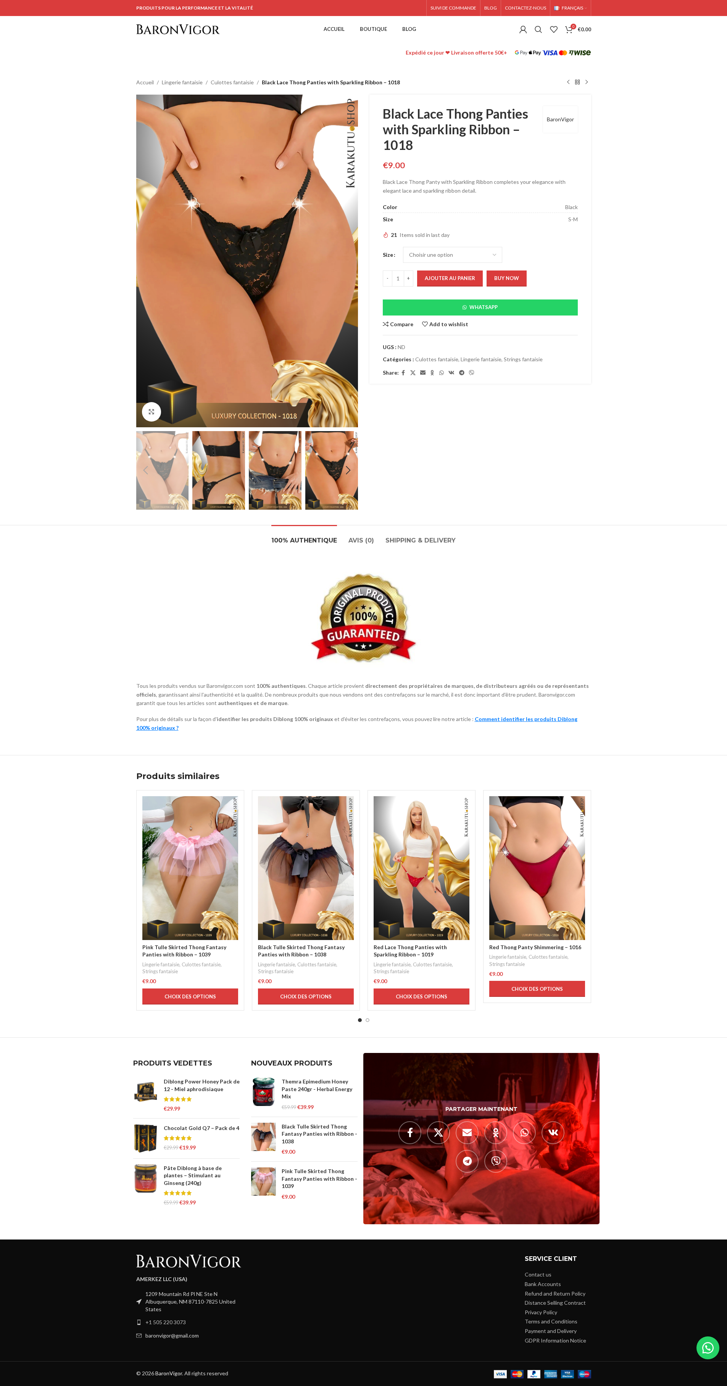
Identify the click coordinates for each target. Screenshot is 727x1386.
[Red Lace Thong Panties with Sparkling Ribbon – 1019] (421, 868)
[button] (145, 470)
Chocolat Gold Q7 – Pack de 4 (201, 1128)
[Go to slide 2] (367, 1020)
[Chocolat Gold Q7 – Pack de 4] (145, 1138)
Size (388, 254)
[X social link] (413, 373)
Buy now (506, 278)
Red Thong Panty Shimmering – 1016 (535, 947)
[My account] (523, 29)
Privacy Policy (541, 1312)
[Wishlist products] (553, 29)
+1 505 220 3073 (165, 1322)
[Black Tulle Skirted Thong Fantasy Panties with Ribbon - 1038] (263, 1139)
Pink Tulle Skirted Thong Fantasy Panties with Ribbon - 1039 (319, 1178)
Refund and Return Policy (555, 1293)
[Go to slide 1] (360, 1020)
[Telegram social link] (462, 373)
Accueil (145, 82)
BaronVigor (560, 119)
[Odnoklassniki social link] (432, 373)
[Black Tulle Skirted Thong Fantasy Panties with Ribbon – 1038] (306, 868)
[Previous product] (568, 82)
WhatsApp (483, 307)
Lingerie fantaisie (182, 82)
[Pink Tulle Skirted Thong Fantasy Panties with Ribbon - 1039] (263, 1183)
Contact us (538, 1274)
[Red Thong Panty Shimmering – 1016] (537, 868)
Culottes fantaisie (232, 82)
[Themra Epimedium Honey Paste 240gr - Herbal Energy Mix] (263, 1094)
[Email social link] (423, 373)
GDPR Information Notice (555, 1340)
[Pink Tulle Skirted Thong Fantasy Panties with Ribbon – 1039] (190, 868)
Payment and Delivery (551, 1331)
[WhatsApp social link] (441, 373)
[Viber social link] (472, 373)
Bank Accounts (543, 1284)
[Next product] (586, 82)
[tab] (304, 536)
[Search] (538, 29)
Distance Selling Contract (555, 1302)
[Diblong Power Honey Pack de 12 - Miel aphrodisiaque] (145, 1095)
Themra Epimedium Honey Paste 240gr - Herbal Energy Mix (317, 1088)
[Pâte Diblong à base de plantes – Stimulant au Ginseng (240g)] (145, 1185)
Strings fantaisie (523, 359)
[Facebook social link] (403, 373)
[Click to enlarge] (151, 411)
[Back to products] (577, 82)
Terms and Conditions (551, 1321)
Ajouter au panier (450, 278)
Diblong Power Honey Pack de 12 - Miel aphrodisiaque (202, 1085)
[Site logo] (178, 29)
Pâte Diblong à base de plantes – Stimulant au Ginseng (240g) (193, 1175)
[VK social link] (451, 373)
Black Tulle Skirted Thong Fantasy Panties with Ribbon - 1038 (319, 1134)
